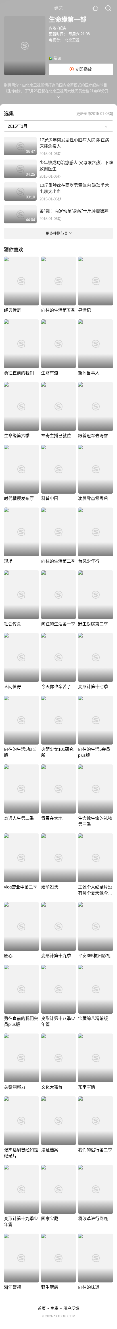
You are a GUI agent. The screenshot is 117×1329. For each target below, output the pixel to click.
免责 (54, 1308)
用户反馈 (71, 1308)
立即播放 (83, 69)
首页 (42, 1308)
